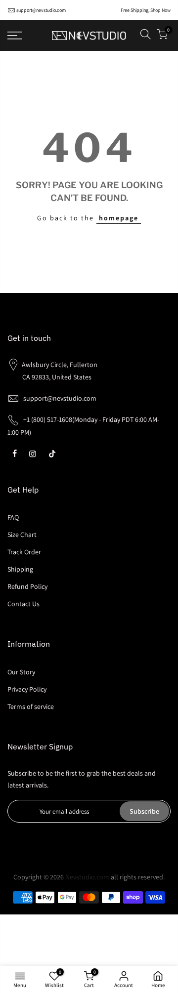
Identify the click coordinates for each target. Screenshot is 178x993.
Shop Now (160, 10)
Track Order (24, 551)
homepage (118, 217)
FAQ (13, 517)
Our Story (21, 671)
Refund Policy (27, 586)
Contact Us (23, 603)
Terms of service (30, 706)
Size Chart (22, 534)
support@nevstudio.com (41, 10)
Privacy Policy (26, 689)
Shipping (20, 569)
